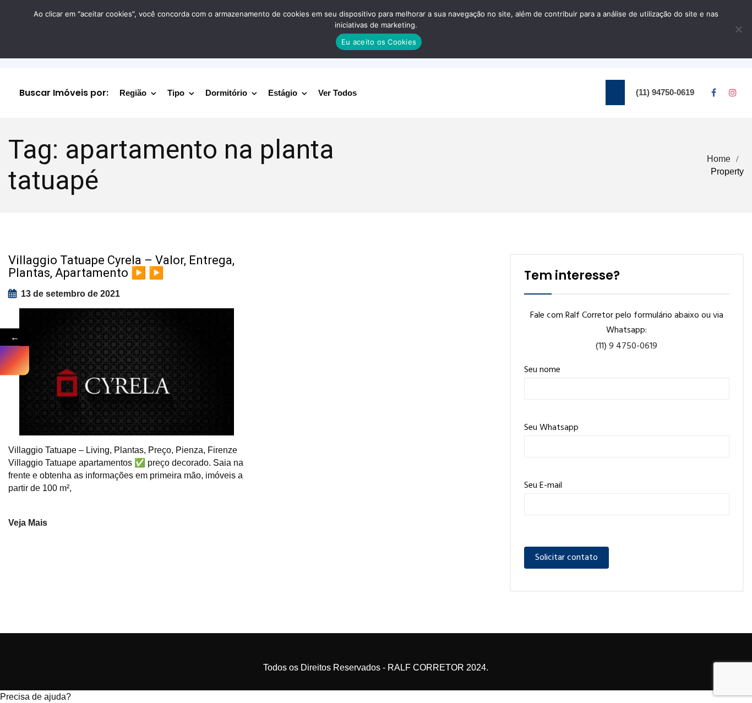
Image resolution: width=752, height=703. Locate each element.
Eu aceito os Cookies (378, 41)
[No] (738, 29)
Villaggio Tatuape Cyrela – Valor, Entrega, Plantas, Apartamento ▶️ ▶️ (121, 266)
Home (719, 159)
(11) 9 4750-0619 (626, 346)
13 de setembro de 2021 (70, 293)
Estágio (282, 92)
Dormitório (226, 92)
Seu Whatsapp (551, 428)
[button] (376, 696)
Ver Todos (337, 92)
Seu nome (542, 370)
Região (132, 92)
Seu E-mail (543, 485)
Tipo (175, 92)
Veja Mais (27, 522)
